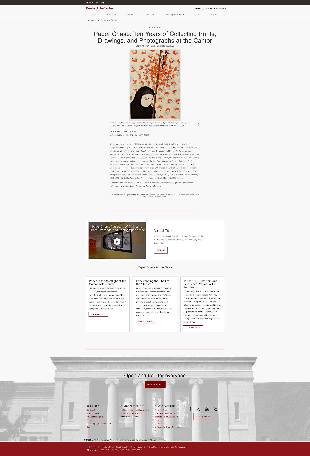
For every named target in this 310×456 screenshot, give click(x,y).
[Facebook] (190, 409)
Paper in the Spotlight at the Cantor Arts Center (107, 282)
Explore (161, 250)
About (197, 14)
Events (130, 14)
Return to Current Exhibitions (103, 20)
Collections (149, 14)
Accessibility (183, 447)
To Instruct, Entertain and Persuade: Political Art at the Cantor (200, 284)
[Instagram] (198, 409)
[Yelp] (215, 409)
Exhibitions (111, 14)
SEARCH (222, 8)
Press (89, 420)
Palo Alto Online (145, 321)
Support (215, 14)
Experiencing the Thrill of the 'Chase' (152, 282)
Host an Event (93, 413)
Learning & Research (174, 14)
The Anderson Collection (166, 413)
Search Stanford (138, 447)
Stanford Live (161, 423)
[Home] (100, 8)
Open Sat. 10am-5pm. (205, 8)
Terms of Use (151, 447)
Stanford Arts (161, 410)
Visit (93, 14)
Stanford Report (98, 314)
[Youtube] (207, 409)
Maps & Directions (123, 447)
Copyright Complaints (168, 447)
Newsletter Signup (95, 416)
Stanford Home (107, 447)
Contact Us (91, 410)
